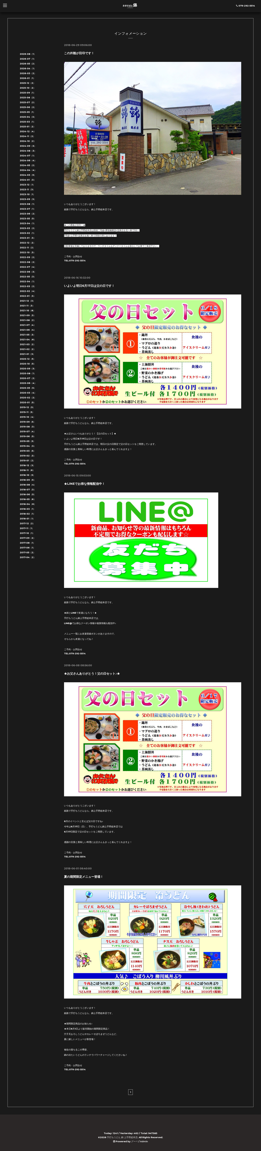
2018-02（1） (27, 513)
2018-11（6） (27, 470)
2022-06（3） (28, 271)
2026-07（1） (28, 58)
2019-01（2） (27, 460)
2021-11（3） (27, 305)
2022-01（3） (28, 295)
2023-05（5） (28, 218)
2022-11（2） (27, 247)
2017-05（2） (27, 552)
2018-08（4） (28, 484)
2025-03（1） (27, 121)
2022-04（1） (28, 281)
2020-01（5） (28, 402)
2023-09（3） (28, 199)
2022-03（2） (28, 286)
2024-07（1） (28, 155)
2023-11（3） (27, 189)
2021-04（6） (28, 339)
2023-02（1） (28, 233)
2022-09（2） (28, 257)
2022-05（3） (28, 276)
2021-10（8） (27, 310)
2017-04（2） (28, 557)
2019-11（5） (27, 412)
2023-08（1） (28, 204)
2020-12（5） (27, 358)
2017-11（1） (27, 528)
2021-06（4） (28, 329)
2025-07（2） (28, 102)
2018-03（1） (27, 508)
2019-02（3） (28, 455)
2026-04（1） (28, 68)
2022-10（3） (28, 252)
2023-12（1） (27, 184)
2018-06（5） (28, 494)
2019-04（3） (28, 446)
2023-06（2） (28, 213)
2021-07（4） (28, 325)
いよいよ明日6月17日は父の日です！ (89, 286)
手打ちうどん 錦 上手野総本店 (122, 1137)
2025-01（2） (27, 126)
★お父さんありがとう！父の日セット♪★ (92, 673)
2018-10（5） (27, 475)
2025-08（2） (28, 97)
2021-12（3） (27, 300)
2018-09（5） (28, 479)
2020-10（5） (28, 363)
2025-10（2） (27, 87)
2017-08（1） (27, 542)
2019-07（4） (28, 431)
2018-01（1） (27, 518)
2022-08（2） (28, 262)
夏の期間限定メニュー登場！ (83, 876)
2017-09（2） (27, 537)
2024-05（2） (28, 165)
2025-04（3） (28, 116)
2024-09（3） (28, 145)
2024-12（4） (28, 131)
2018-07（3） (28, 489)
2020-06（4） (28, 383)
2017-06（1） (27, 547)
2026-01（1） (27, 78)
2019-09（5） (27, 421)
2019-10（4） (27, 416)
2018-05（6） (28, 499)
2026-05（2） (28, 63)
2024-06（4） (28, 160)
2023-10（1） (27, 194)
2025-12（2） (27, 83)
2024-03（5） (28, 174)
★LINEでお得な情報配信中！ (84, 484)
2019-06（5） (28, 436)
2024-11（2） (27, 136)
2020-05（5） (28, 387)
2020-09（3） (28, 368)
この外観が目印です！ (79, 53)
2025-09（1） (27, 92)
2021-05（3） (27, 334)
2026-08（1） (28, 53)
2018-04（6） (28, 504)
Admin (144, 1141)
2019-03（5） (27, 450)
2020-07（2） (28, 378)
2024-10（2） (28, 141)
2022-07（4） (28, 266)
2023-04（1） (28, 223)
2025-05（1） (27, 112)
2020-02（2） (28, 397)
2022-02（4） (28, 291)
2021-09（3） (28, 315)
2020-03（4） (28, 392)
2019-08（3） (28, 426)
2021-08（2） (28, 320)
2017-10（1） (27, 533)
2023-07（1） (28, 208)
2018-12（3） (27, 465)
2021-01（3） (27, 354)
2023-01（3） (28, 237)
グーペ (134, 1141)
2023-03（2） (28, 228)
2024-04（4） (28, 170)
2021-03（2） (28, 344)
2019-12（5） (27, 407)
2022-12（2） (27, 242)
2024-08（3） (28, 150)
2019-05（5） (27, 441)
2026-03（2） (28, 73)
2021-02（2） (28, 349)
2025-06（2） (28, 107)
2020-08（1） (28, 373)
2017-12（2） (27, 523)
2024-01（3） (28, 179)
